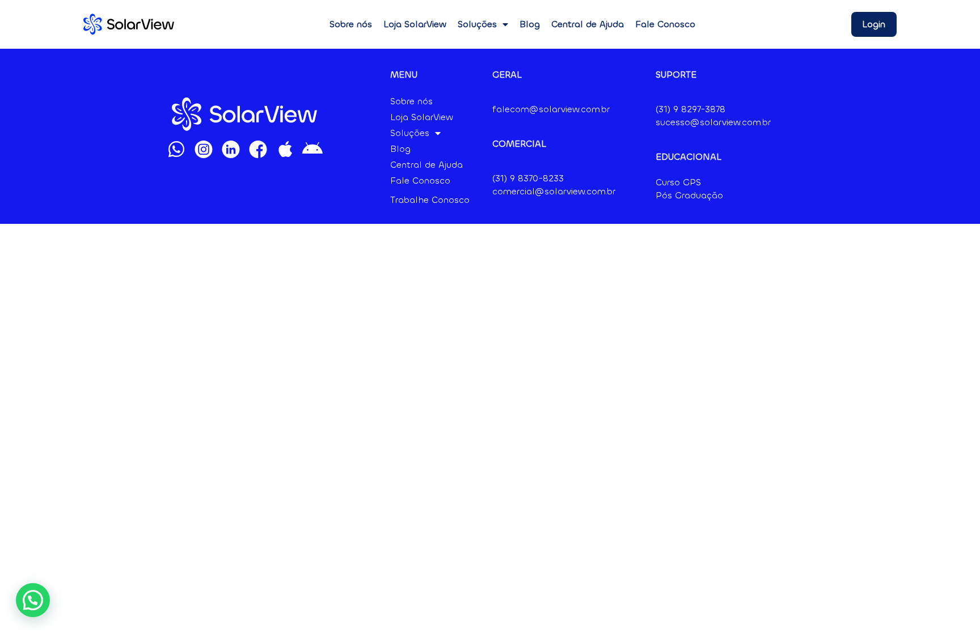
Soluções (477, 24)
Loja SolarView (414, 24)
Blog (529, 24)
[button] (33, 600)
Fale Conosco (665, 24)
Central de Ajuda (587, 24)
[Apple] (285, 149)
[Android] (312, 149)
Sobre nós (351, 24)
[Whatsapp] (176, 149)
